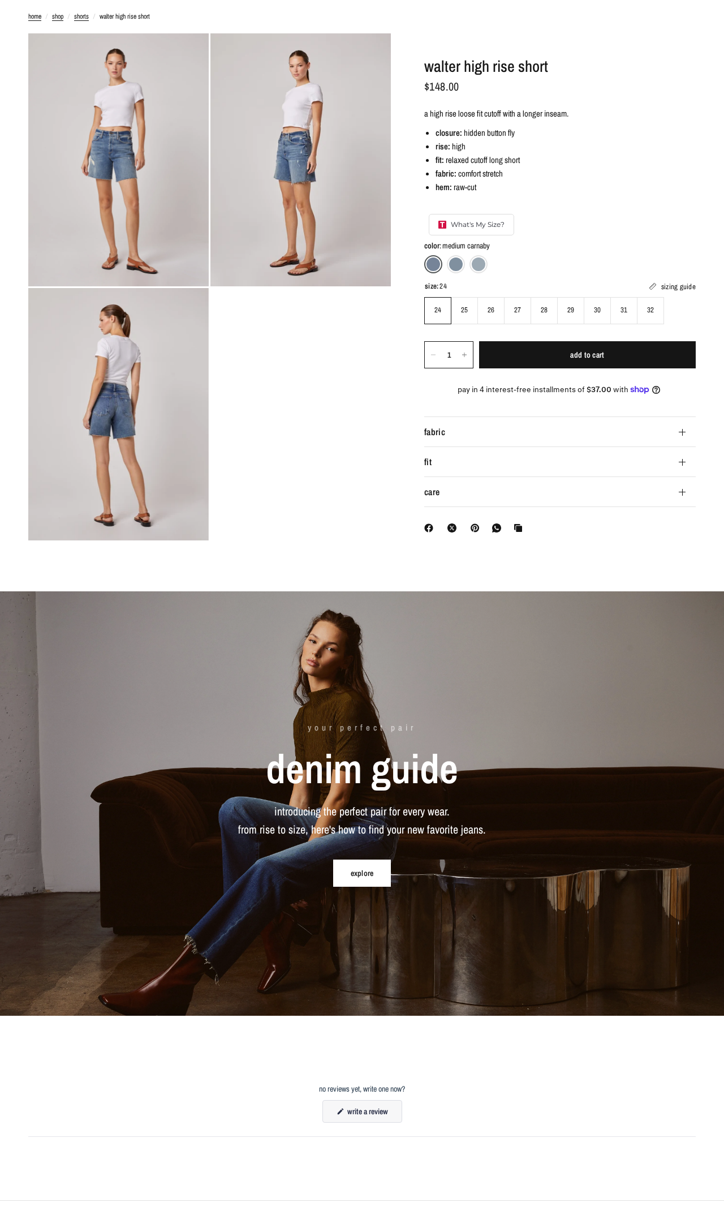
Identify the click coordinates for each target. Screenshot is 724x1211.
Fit (428, 462)
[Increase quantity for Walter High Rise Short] (464, 355)
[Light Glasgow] (478, 264)
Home (34, 16)
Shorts (81, 16)
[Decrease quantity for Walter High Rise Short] (433, 355)
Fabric (434, 432)
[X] (454, 528)
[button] (362, 873)
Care (431, 492)
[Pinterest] (477, 528)
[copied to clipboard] (520, 528)
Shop (57, 16)
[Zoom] (185, 57)
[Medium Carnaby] (433, 264)
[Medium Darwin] (456, 264)
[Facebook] (431, 528)
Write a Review (369, 1114)
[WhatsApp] (499, 528)
